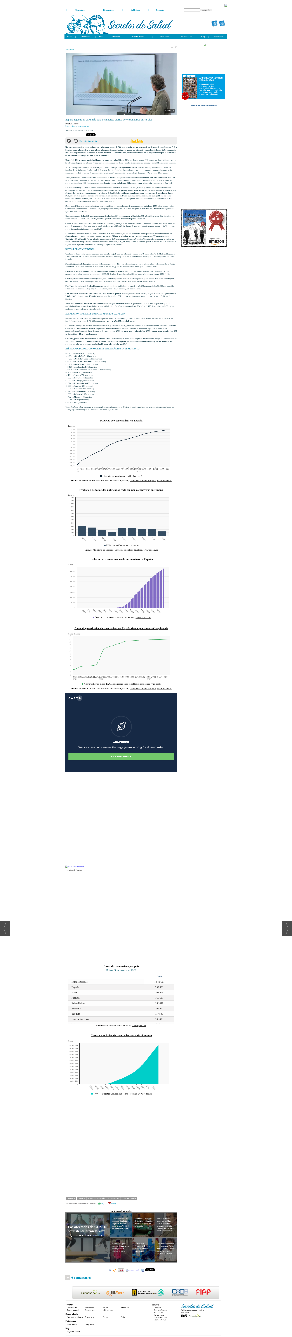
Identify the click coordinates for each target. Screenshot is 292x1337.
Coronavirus (113, 1198)
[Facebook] (214, 23)
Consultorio (80, 10)
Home (69, 36)
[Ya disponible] (204, 228)
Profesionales (186, 36)
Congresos (89, 1324)
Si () (103, 1203)
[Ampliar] (121, 113)
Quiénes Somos (160, 1310)
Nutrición (116, 36)
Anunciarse (158, 1312)
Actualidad (85, 36)
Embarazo (89, 1317)
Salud (101, 36)
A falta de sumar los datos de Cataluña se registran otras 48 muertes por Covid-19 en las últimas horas (120, 1223)
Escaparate (218, 36)
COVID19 (71, 1198)
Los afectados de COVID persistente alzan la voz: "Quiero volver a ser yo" (87, 1231)
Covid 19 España (129, 1198)
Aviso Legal (185, 1312)
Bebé (123, 1317)
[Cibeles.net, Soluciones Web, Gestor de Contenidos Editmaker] (194, 1315)
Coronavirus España (96, 1198)
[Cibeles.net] (145, 1293)
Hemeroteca (108, 10)
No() (113, 1203)
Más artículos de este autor (77, 126)
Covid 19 (81, 1198)
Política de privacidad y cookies (192, 1310)
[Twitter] (222, 23)
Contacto (160, 10)
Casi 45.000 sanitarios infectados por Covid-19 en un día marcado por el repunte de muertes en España (165, 1249)
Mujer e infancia (138, 36)
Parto (105, 1317)
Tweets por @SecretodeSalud (204, 105)
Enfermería (72, 1324)
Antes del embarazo (75, 1317)
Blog (203, 36)
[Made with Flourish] (121, 867)
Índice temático (160, 1317)
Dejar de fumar (73, 1331)
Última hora (108, 1310)
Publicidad (135, 10)
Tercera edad (164, 36)
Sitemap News (160, 1319)
